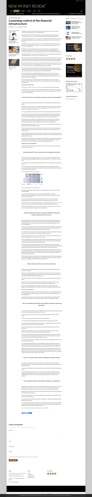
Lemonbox (16, 482)
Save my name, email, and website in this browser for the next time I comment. (24, 456)
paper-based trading (55, 386)
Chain (61, 202)
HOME (11, 11)
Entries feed (30, 474)
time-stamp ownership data (43, 124)
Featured (15, 18)
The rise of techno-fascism (12, 68)
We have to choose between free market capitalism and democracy (37, 13)
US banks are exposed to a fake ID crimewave (14, 55)
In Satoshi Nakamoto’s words (27, 89)
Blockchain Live (34, 106)
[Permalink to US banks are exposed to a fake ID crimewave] (14, 50)
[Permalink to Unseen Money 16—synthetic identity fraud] (14, 37)
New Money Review (46, 488)
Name (10, 441)
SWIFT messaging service (38, 38)
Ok (72, 495)
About (39, 11)
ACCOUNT (16, 11)
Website (10, 451)
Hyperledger (53, 202)
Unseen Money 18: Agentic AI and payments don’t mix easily (76, 22)
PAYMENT (29, 11)
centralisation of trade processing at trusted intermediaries (37, 387)
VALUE (34, 11)
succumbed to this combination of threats (39, 55)
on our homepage (45, 407)
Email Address (11, 446)
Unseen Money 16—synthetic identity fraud (68, 13)
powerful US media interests (36, 43)
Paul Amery (15, 26)
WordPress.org (31, 477)
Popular (73, 18)
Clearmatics (58, 206)
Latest (19, 18)
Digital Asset (53, 206)
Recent (67, 18)
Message (10, 430)
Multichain (25, 204)
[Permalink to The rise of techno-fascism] (14, 63)
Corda (58, 202)
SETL (24, 207)
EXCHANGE (23, 11)
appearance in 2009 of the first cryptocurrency (33, 87)
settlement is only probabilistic (36, 235)
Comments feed (31, 476)
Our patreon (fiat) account (70, 98)
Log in (29, 473)
